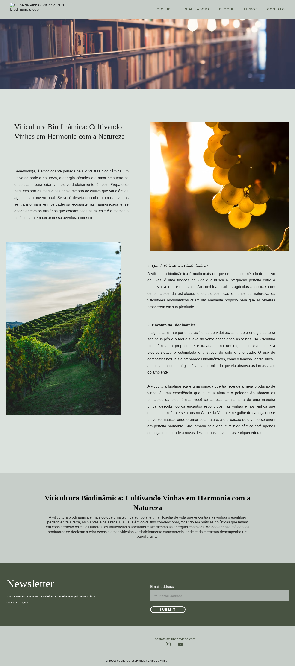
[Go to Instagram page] (168, 644)
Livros (251, 9)
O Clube (165, 9)
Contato (276, 9)
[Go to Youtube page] (180, 644)
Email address (162, 587)
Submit (167, 609)
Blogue (226, 9)
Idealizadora (196, 9)
